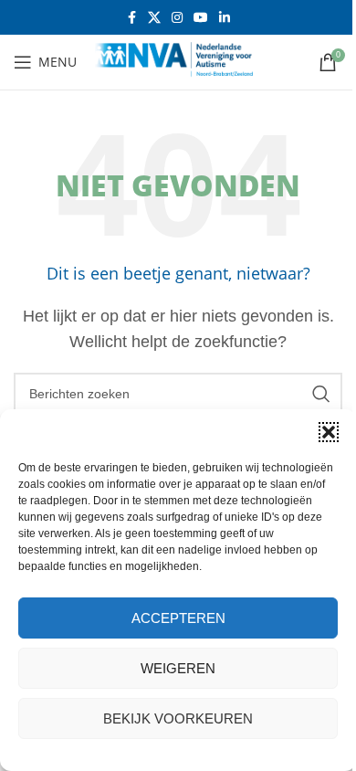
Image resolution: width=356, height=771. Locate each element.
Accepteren (178, 618)
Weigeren (178, 668)
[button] (328, 432)
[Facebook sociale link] (131, 17)
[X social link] (154, 17)
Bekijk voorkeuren (178, 718)
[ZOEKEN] (321, 394)
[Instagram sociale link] (177, 17)
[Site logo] (181, 61)
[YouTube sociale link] (201, 17)
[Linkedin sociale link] (225, 17)
